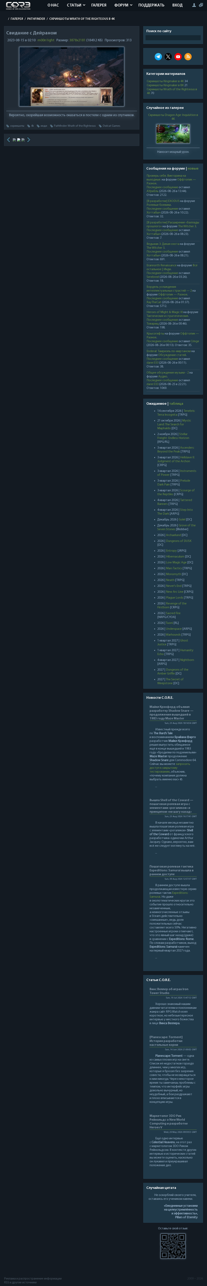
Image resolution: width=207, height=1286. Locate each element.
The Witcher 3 (187, 226)
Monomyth (173, 574)
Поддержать (151, 5)
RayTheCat (154, 302)
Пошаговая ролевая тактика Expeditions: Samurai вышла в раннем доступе (172, 870)
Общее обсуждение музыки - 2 (168, 372)
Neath (170, 580)
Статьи (74, 5)
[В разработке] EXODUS (163, 201)
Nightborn (187, 660)
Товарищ (153, 323)
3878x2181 (77, 40)
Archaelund (173, 535)
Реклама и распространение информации (33, 1278)
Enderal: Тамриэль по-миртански (169, 351)
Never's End (174, 586)
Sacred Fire (173, 613)
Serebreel (153, 277)
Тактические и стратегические (167, 316)
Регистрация (201, 5)
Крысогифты (155, 333)
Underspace (174, 629)
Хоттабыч (154, 212)
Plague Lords (174, 597)
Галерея (98, 5)
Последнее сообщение (162, 187)
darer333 (152, 362)
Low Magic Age (176, 562)
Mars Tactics (174, 568)
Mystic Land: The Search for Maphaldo (174, 424)
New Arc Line (174, 592)
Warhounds (173, 634)
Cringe (195, 341)
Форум (121, 5)
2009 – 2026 (195, 1278)
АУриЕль (152, 191)
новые (193, 169)
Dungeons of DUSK (178, 541)
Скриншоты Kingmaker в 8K (165, 85)
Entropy (171, 550)
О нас (53, 5)
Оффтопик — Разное (172, 294)
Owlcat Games (111, 125)
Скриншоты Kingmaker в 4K (165, 81)
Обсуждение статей (172, 355)
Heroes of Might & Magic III (165, 312)
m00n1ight (46, 40)
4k (32, 125)
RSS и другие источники (20, 1282)
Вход (177, 5)
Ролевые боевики (159, 205)
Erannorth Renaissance (161, 265)
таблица (176, 404)
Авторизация (194, 5)
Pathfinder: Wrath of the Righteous (75, 125)
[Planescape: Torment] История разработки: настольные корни (166, 1041)
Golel (182, 519)
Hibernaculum (175, 556)
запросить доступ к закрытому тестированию (170, 767)
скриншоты (17, 125)
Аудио (162, 376)
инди (44, 125)
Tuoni (169, 623)
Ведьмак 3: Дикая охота (163, 244)
